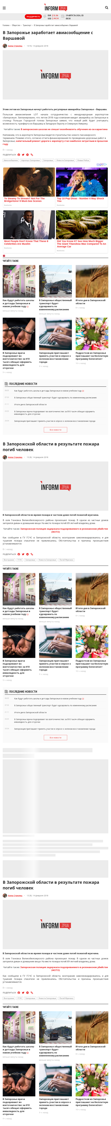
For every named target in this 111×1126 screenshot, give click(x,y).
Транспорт (27, 25)
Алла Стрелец (15, 46)
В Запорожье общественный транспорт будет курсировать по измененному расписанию (55, 305)
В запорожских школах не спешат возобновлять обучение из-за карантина (64, 129)
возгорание (9, 559)
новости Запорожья (65, 160)
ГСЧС (20, 559)
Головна (6, 25)
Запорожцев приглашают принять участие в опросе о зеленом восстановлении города (55, 357)
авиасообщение (11, 160)
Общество (16, 25)
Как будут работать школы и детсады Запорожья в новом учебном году (18, 303)
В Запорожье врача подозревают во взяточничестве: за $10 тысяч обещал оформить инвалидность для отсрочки (17, 360)
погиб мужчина (66, 559)
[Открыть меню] (4, 8)
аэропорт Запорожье (30, 160)
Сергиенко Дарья (17, 1073)
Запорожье (48, 160)
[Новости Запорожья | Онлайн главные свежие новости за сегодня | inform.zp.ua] (55, 8)
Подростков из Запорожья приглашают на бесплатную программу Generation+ (92, 355)
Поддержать (33, 16)
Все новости (55, 429)
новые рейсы (83, 160)
